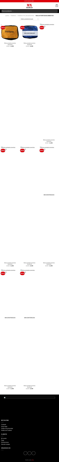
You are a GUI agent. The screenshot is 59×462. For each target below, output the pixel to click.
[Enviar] (56, 11)
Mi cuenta (3, 438)
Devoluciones (5, 442)
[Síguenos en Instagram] (29, 453)
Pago (2, 440)
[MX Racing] (29, 5)
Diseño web (29, 460)
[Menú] (2, 6)
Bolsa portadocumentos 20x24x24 (10, 43)
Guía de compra (5, 444)
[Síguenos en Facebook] (25, 453)
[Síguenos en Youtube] (33, 453)
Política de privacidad (7, 428)
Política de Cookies (6, 430)
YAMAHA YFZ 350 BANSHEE (26, 15)
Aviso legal (4, 426)
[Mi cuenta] (54, 5)
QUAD (7, 15)
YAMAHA (13, 15)
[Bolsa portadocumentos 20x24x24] (10, 32)
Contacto (3, 424)
